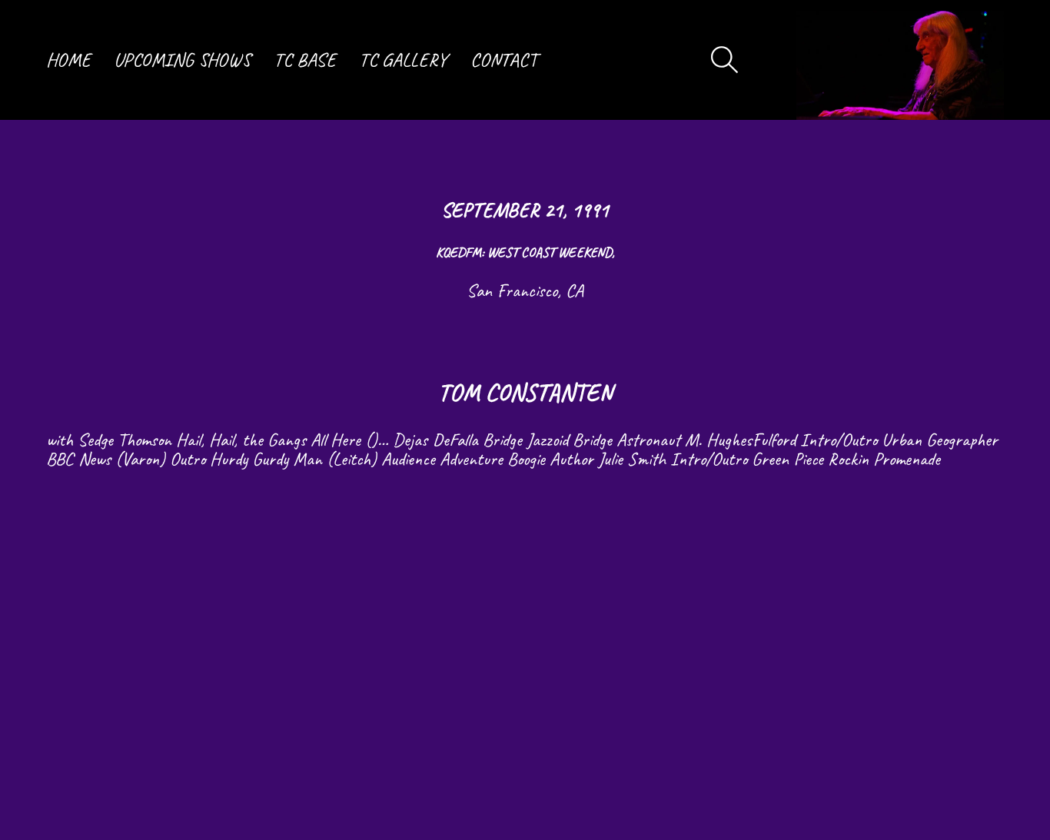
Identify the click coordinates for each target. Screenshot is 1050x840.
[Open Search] (724, 59)
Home (68, 60)
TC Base (305, 60)
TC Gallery (403, 60)
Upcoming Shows (182, 60)
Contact (503, 60)
